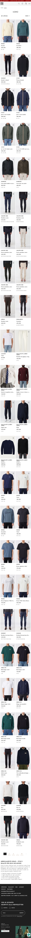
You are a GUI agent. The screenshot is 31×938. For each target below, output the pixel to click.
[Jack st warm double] (7, 103)
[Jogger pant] (7, 416)
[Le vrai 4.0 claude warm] (7, 138)
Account (21, 887)
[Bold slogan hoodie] (7, 727)
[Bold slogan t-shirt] (7, 658)
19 (21, 854)
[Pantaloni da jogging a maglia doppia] (23, 345)
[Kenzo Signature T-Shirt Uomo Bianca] (7, 590)
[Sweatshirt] (23, 34)
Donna (6, 907)
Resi (16, 887)
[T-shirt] (7, 345)
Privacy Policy (19, 916)
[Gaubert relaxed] (7, 69)
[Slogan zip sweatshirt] (23, 693)
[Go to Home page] (1, 4)
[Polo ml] (23, 796)
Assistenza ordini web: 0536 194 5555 (11, 893)
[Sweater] (7, 34)
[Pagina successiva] (26, 854)
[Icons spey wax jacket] (23, 172)
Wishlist (3, 889)
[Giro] (7, 796)
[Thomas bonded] (23, 69)
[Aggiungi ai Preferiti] (13, 21)
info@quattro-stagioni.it (8, 891)
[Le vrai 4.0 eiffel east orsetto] (23, 138)
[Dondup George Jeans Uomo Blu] (23, 624)
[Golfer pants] (7, 762)
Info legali (3, 929)
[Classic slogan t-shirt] (7, 693)
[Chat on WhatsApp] (28, 934)
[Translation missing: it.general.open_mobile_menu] (29, 4)
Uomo (13, 907)
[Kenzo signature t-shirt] (23, 555)
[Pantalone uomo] (7, 207)
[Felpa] (23, 416)
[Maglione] (7, 451)
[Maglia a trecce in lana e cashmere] (23, 380)
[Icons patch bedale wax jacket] (7, 172)
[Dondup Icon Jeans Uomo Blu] (7, 624)
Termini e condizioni (5, 927)
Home (2, 7)
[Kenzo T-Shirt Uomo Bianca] (23, 590)
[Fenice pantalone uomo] (7, 241)
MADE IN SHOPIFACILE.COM (5, 924)
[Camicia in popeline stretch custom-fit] (7, 380)
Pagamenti (11, 887)
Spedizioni (4, 887)
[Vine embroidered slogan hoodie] (23, 762)
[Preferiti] (22, 4)
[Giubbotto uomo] (23, 831)
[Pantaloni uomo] (7, 310)
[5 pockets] (23, 310)
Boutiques (10, 889)
